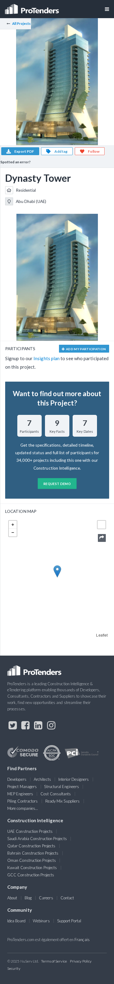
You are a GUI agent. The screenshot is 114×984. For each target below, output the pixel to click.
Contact (67, 897)
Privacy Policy (81, 961)
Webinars (41, 920)
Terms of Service (54, 961)
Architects (42, 779)
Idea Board (16, 920)
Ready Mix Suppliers (62, 801)
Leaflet (102, 634)
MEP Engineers (20, 793)
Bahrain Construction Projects (32, 853)
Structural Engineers (61, 786)
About (12, 897)
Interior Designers (73, 779)
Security (13, 968)
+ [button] (13, 525)
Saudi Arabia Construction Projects (37, 838)
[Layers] (101, 525)
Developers (16, 779)
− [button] (13, 532)
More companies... (22, 808)
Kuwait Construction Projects (32, 867)
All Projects (21, 23)
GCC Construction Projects (30, 874)
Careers (46, 897)
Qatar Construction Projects (31, 845)
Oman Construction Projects (31, 860)
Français (82, 939)
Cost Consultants (55, 793)
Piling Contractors (22, 801)
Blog (28, 897)
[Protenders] (32, 7)
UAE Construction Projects (30, 831)
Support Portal (69, 920)
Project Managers (22, 786)
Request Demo (57, 484)
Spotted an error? (15, 162)
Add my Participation (85, 349)
